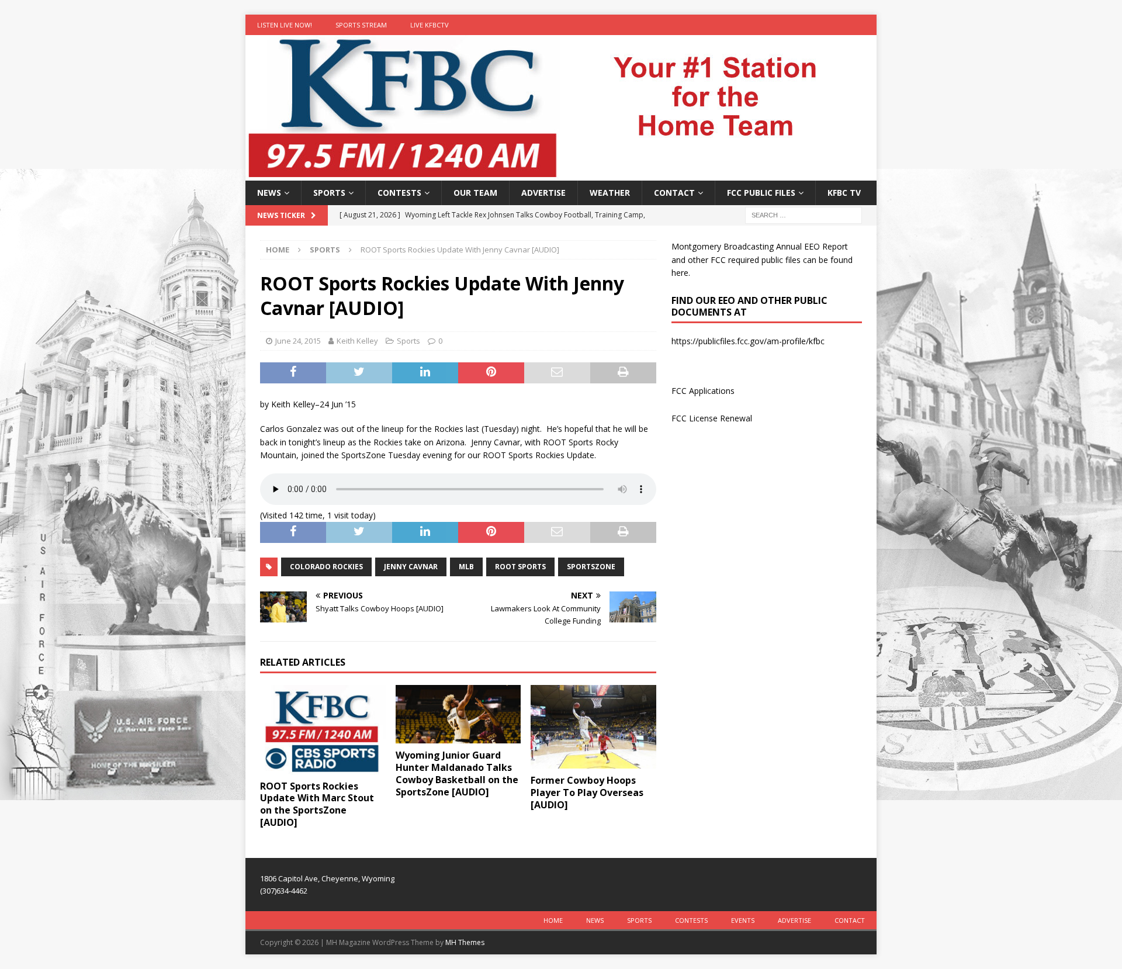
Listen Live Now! (284, 24)
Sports (329, 192)
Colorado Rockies (326, 567)
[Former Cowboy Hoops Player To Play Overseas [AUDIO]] (593, 727)
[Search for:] (803, 214)
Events (742, 920)
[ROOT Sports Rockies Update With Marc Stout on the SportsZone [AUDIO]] (323, 729)
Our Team (475, 192)
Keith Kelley (357, 340)
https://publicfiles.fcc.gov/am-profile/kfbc (748, 341)
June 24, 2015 (298, 340)
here (679, 272)
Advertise (543, 192)
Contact (674, 192)
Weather (610, 192)
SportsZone (591, 567)
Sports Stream (361, 24)
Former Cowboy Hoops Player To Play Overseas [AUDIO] (587, 792)
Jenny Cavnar (411, 567)
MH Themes (464, 942)
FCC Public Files (761, 192)
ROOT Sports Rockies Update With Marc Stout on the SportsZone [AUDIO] (317, 804)
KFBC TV (844, 192)
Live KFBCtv (429, 24)
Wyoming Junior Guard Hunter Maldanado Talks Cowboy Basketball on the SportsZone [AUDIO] (457, 773)
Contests (399, 192)
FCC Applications (703, 390)
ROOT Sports (520, 567)
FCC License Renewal (711, 418)
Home (553, 920)
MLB (466, 567)
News (269, 192)
